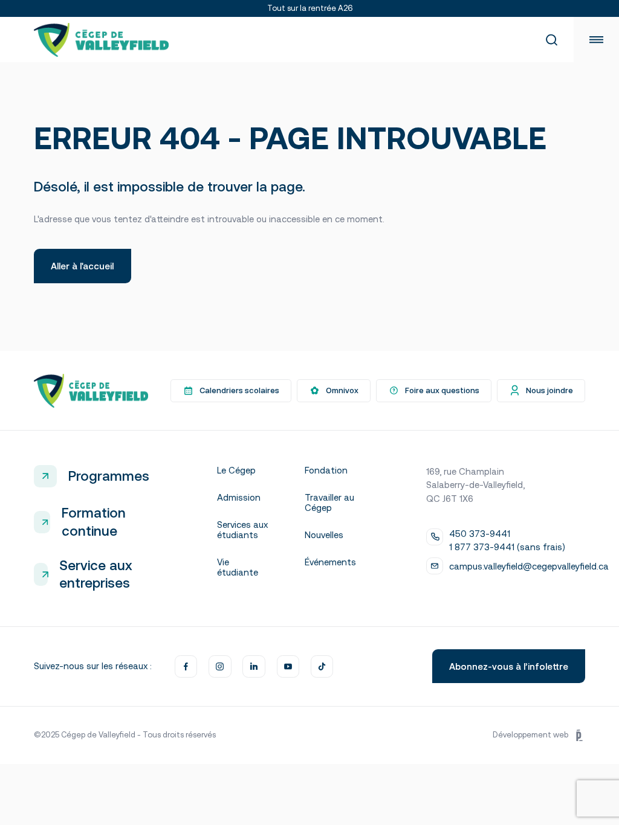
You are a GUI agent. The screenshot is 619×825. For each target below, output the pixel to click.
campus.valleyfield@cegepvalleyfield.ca (529, 566)
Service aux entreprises (95, 574)
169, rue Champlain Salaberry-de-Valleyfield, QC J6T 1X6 (475, 485)
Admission (239, 497)
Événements (330, 562)
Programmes (108, 476)
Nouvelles (324, 535)
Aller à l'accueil (82, 266)
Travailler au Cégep (329, 502)
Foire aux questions (442, 390)
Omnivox (342, 390)
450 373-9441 (479, 533)
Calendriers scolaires (239, 390)
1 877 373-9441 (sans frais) (507, 547)
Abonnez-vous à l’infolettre (508, 666)
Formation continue (94, 521)
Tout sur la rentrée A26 (309, 8)
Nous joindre (549, 390)
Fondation (326, 470)
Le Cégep (236, 470)
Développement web (530, 734)
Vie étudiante (237, 567)
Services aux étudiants (242, 529)
